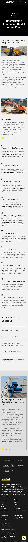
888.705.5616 (12, 529)
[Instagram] (22, 518)
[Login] (23, 2)
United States (14, 13)
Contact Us (7, 449)
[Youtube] (19, 518)
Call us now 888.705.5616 (11, 138)
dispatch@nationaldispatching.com (8, 533)
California (14, 16)
